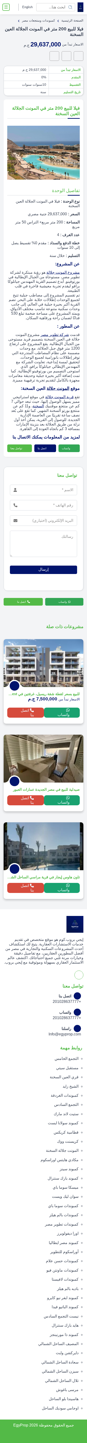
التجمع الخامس (67, 1059)
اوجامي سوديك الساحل (60, 1408)
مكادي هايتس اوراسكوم (60, 1160)
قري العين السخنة (64, 1077)
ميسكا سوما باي (66, 1187)
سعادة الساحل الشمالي (60, 1362)
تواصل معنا (16, 448)
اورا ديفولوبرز (68, 1233)
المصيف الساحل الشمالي (58, 1344)
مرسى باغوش (67, 1390)
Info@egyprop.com (65, 1034)
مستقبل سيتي (67, 1068)
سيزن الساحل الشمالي (60, 1371)
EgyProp (20, 1425)
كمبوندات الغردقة (65, 1095)
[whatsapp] (78, 56)
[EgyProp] (80, 7)
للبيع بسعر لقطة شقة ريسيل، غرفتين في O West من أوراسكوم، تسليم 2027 (43, 694)
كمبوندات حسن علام (62, 1261)
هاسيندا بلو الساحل (64, 1399)
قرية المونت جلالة (59, 397)
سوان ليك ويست (65, 1196)
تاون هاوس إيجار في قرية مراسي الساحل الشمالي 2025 (43, 877)
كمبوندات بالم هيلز (64, 1215)
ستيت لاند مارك (66, 1114)
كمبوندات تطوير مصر (62, 1224)
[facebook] (14, 7)
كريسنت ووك (68, 1141)
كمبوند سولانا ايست (63, 1123)
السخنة (38, 406)
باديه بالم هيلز (68, 1289)
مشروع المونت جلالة (63, 272)
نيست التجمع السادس (61, 1316)
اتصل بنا (42, 448)
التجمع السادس (66, 1104)
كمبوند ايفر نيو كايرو (63, 1298)
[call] (66, 56)
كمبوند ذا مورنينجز (64, 1335)
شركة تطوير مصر (55, 335)
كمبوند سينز (69, 1169)
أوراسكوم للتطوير (64, 1252)
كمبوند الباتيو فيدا (65, 1307)
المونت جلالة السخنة (62, 1150)
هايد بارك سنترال (65, 1325)
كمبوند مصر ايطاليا (64, 1243)
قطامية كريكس (66, 1132)
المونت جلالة (58, 388)
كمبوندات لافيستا (65, 1279)
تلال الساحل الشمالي (62, 1381)
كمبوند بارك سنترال (63, 1178)
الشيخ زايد (71, 1086)
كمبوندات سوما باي (63, 1206)
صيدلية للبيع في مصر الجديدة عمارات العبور (46, 789)
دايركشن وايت (67, 1353)
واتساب (66, 448)
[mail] (54, 56)
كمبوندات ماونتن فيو (62, 1270)
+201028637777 (67, 1002)
